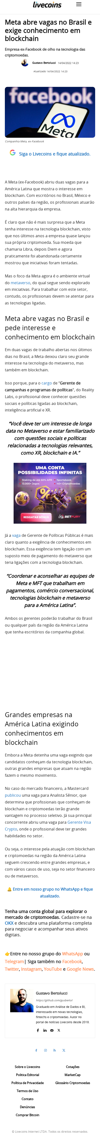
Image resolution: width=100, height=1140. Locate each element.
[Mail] (52, 1029)
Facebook (72, 961)
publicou (13, 795)
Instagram (31, 969)
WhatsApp (72, 954)
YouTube (53, 969)
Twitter (12, 969)
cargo (47, 383)
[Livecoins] (47, 4)
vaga (16, 535)
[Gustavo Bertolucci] (26, 62)
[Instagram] (45, 1050)
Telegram (14, 961)
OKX (9, 923)
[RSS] (54, 1050)
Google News (80, 969)
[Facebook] (38, 1029)
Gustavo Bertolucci (44, 62)
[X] (59, 1029)
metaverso (20, 282)
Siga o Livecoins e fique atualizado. (55, 154)
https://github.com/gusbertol (54, 1000)
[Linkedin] (45, 1029)
